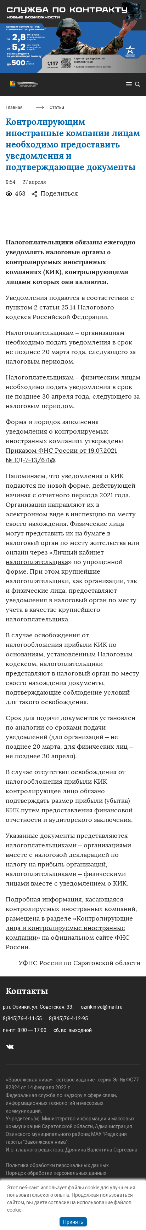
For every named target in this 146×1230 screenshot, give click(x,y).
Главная (14, 107)
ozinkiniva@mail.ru (102, 1007)
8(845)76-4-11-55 (22, 1018)
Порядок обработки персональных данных (56, 1173)
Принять (73, 1222)
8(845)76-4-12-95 (68, 1018)
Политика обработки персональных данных (57, 1165)
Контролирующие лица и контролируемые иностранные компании (69, 928)
